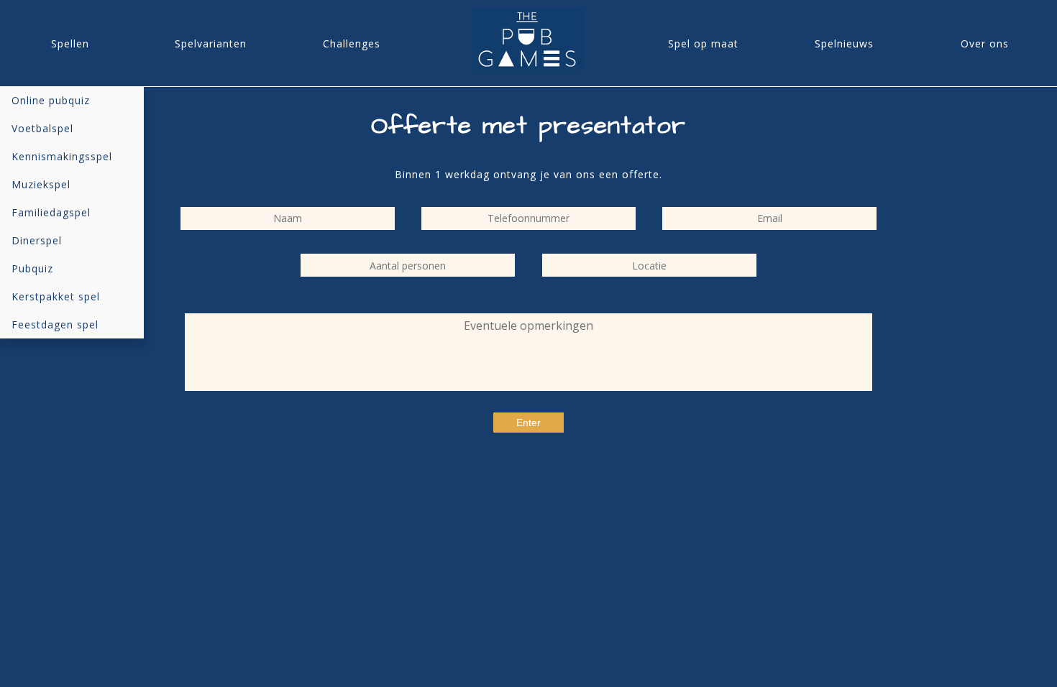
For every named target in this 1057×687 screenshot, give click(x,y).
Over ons (985, 43)
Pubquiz (32, 268)
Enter (528, 422)
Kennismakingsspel (62, 156)
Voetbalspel (42, 128)
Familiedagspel (51, 212)
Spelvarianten (211, 43)
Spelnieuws (844, 43)
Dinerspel (37, 240)
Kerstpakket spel (56, 296)
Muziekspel (41, 184)
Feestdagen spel (55, 324)
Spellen (70, 43)
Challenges (351, 43)
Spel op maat (703, 43)
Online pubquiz (51, 100)
